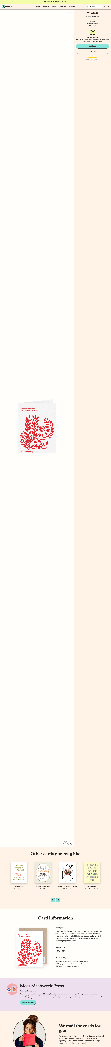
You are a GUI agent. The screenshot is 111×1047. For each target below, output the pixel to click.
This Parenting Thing (43, 886)
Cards (38, 6)
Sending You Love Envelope (67, 886)
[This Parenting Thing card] (43, 872)
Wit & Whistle (43, 889)
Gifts (54, 6)
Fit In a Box (19, 886)
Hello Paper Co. (68, 889)
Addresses (62, 6)
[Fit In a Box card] (18, 872)
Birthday (46, 6)
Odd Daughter (19, 889)
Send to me (92, 51)
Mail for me (92, 46)
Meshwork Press (93, 16)
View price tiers (92, 25)
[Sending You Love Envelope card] (67, 872)
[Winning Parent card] (92, 872)
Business (72, 6)
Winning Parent (92, 886)
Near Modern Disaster (92, 889)
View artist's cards (28, 1002)
